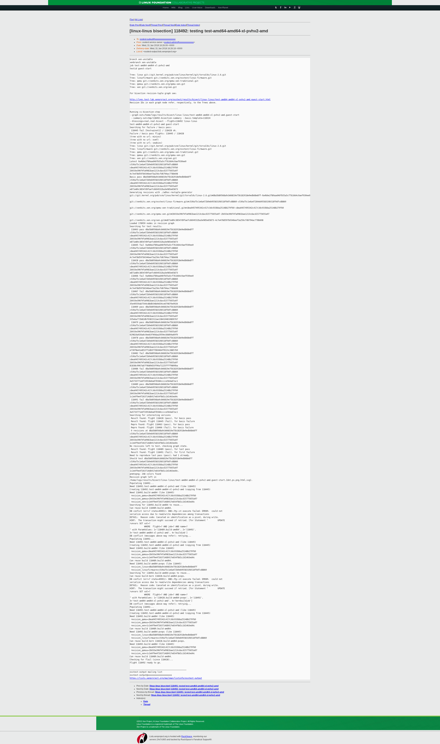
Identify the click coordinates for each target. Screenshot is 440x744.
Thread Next (169, 25)
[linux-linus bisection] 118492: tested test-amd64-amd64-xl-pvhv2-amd (184, 689)
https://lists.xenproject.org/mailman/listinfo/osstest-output (166, 678)
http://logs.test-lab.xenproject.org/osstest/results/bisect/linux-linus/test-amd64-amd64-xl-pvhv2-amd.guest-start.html (200, 99)
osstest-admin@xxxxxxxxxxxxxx (179, 42)
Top (132, 19)
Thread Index (193, 25)
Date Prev (134, 25)
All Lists (138, 19)
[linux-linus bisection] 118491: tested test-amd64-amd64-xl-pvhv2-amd (184, 686)
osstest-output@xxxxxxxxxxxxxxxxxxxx (157, 39)
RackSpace (186, 736)
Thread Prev (156, 25)
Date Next (145, 25)
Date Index (181, 25)
